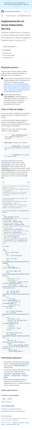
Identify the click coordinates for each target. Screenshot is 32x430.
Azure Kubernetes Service (24, 15)
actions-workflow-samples (11, 385)
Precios (3, 424)
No (10, 398)
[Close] (27, 2)
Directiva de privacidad (6, 401)
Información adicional (11, 358)
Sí (4, 398)
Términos (15, 422)
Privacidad (21, 422)
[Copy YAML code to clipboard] (28, 182)
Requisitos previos (9, 67)
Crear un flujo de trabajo (12, 109)
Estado (27, 422)
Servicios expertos (11, 424)
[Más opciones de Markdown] (17, 46)
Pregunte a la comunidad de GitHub (12, 409)
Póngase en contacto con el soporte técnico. (14, 411)
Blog (18, 424)
